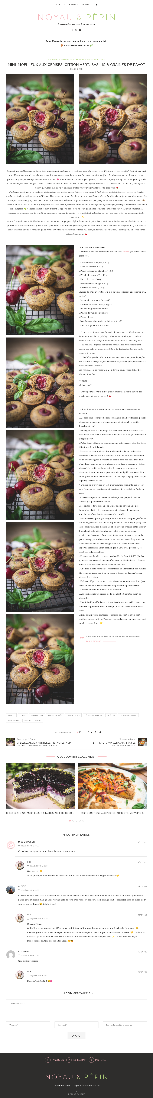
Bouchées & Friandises (60, 60)
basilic (11, 715)
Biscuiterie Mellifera (76, 45)
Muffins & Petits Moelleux (90, 60)
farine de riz (73, 715)
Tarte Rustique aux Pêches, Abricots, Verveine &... (113, 813)
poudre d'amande (32, 720)
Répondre (142, 842)
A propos (73, 4)
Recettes (60, 4)
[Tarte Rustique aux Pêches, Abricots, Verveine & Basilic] (112, 786)
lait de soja (13, 720)
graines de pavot (128, 715)
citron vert (37, 715)
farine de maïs (55, 715)
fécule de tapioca (93, 715)
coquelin (24, 951)
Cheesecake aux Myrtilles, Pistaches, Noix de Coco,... (40, 813)
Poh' (29, 862)
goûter (111, 715)
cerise (23, 715)
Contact (86, 4)
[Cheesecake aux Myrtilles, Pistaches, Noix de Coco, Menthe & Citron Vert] (40, 786)
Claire (22, 886)
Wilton (126, 251)
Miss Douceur (26, 842)
